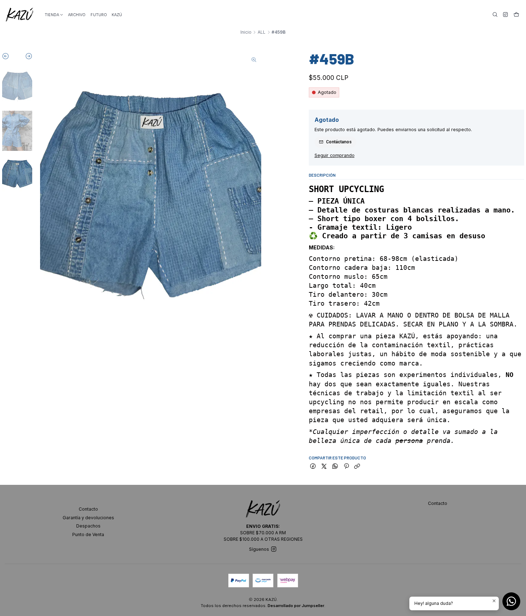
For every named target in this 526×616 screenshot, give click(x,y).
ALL (262, 32)
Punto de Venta (88, 534)
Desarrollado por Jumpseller (296, 605)
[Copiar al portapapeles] (357, 466)
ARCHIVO (77, 14)
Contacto (88, 509)
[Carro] (516, 14)
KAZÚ (117, 14)
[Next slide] (25, 57)
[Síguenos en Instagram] (505, 14)
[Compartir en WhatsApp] (335, 466)
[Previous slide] (9, 57)
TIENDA (52, 14)
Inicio (246, 32)
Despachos (88, 526)
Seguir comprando (335, 155)
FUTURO (99, 14)
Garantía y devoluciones (88, 517)
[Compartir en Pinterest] (346, 466)
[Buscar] (495, 14)
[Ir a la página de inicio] (19, 15)
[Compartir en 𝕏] (324, 466)
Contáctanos (339, 141)
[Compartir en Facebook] (313, 466)
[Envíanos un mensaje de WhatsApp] (511, 601)
